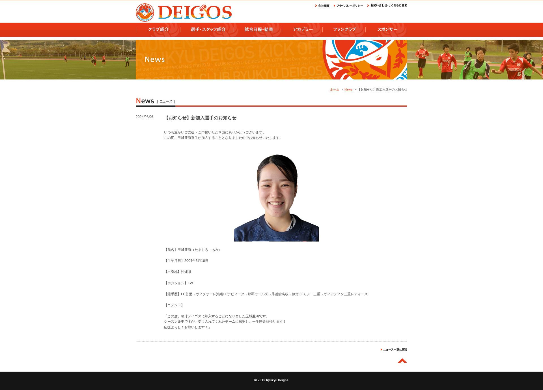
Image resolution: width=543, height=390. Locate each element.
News (348, 89)
